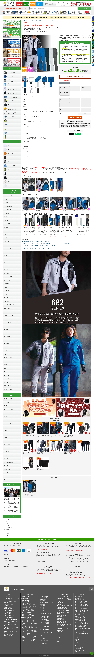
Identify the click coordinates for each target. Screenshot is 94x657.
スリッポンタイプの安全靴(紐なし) (64, 605)
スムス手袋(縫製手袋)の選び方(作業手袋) (82, 631)
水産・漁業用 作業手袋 (79, 613)
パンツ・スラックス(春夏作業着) (29, 606)
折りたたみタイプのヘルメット (10, 608)
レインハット (42, 638)
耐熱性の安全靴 (60, 616)
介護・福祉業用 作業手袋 (80, 620)
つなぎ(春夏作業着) (26, 607)
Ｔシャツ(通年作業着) (26, 633)
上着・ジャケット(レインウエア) (46, 629)
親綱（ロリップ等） (8, 630)
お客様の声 (77, 640)
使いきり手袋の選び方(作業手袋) (81, 633)
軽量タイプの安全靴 (61, 621)
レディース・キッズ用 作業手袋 (81, 623)
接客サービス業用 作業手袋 (80, 622)
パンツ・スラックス (50, 20)
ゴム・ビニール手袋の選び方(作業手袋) (82, 629)
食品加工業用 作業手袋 (79, 616)
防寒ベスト (42, 608)
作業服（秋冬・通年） (40, 20)
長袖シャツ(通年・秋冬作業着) (28, 621)
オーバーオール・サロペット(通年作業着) (29, 628)
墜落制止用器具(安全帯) (11, 619)
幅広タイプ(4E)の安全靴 (62, 622)
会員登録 (77, 643)
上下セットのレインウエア (45, 628)
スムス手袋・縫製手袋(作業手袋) (81, 605)
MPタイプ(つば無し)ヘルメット (11, 601)
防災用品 (65, 639)
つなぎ (41, 637)
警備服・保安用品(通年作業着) (28, 637)
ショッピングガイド (79, 647)
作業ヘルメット (11, 595)
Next (57, 53)
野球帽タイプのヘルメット (9, 602)
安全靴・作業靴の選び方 (62, 630)
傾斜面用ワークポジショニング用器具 (11, 632)
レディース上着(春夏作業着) (28, 609)
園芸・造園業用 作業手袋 (80, 611)
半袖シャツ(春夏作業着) (27, 603)
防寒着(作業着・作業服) (44, 604)
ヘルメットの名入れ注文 (9, 615)
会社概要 (77, 637)
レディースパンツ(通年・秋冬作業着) (29, 631)
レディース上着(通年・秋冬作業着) (29, 630)
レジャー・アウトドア (44, 640)
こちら (85, 71)
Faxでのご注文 (78, 648)
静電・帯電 (41, 247)
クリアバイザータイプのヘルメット (11, 598)
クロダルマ (49, 241)
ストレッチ (41, 245)
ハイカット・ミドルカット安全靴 (64, 599)
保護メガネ (59, 636)
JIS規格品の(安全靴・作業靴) (63, 610)
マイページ (77, 642)
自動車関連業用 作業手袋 (80, 619)
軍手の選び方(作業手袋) (80, 626)
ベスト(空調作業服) (44, 596)
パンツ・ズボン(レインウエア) (46, 632)
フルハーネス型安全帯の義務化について (11, 625)
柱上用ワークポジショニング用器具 (11, 627)
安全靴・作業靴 (64, 595)
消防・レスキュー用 (8, 634)
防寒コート (42, 607)
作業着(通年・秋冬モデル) (26, 617)
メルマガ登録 (77, 645)
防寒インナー (42, 611)
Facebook (77, 639)
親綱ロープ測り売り (8, 635)
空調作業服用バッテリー (45, 600)
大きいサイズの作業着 (44, 620)
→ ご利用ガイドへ (62, 172)
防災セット (59, 641)
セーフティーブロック (8, 628)
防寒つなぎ (42, 610)
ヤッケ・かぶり (43, 631)
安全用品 (65, 634)
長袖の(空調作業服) (44, 597)
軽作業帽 (6, 605)
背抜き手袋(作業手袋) (79, 607)
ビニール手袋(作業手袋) (80, 602)
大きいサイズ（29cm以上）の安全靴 (65, 624)
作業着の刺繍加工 (25, 596)
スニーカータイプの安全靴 (62, 596)
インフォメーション (82, 636)
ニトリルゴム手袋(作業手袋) (81, 601)
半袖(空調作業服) (43, 599)
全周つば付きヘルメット (9, 604)
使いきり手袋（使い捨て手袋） (81, 608)
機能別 (36, 245)
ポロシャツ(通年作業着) (27, 634)
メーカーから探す (39, 241)
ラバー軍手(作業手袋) (79, 599)
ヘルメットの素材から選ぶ (9, 612)
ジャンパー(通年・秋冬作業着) (28, 620)
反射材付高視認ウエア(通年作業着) (29, 636)
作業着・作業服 (29, 20)
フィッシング (42, 641)
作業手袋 (82, 595)
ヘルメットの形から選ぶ (9, 610)
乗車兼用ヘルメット (8, 607)
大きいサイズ (38, 243)
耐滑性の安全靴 (60, 618)
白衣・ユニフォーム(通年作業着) (29, 639)
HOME (23, 20)
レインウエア (47, 626)
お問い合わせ (77, 651)
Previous (23, 53)
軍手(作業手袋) (78, 598)
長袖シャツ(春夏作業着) (27, 601)
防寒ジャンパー (43, 605)
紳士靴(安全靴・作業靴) (62, 608)
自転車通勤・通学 (43, 643)
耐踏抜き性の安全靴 (61, 615)
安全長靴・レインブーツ (62, 604)
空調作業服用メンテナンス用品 (46, 602)
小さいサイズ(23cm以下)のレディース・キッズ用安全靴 (64, 626)
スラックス (58, 20)
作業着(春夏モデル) (25, 598)
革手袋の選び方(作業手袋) (80, 625)
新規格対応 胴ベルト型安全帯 (10, 622)
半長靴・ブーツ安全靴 (61, 601)
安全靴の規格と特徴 (61, 631)
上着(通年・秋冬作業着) (27, 619)
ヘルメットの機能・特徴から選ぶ (11, 613)
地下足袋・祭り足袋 (61, 602)
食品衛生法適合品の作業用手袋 (81, 610)
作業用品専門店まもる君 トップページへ (21, 589)
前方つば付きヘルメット (9, 599)
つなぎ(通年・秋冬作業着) (27, 626)
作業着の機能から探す (44, 616)
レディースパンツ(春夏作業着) (28, 610)
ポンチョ (41, 635)
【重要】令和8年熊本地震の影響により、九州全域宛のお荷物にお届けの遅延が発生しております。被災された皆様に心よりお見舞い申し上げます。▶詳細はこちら (47, 17)
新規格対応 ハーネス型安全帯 (10, 621)
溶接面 (58, 637)
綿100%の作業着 (43, 619)
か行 (45, 241)
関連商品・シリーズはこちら (75, 76)
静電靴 (58, 613)
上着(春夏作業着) (25, 600)
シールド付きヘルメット (9, 596)
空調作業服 (41, 595)
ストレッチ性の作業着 (44, 623)
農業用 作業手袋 (78, 614)
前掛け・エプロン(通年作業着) (28, 640)
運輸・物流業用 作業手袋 (80, 617)
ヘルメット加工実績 (8, 617)
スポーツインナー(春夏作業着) (28, 604)
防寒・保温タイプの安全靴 (62, 628)
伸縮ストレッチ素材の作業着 (28, 615)
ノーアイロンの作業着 (26, 612)
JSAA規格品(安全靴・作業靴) (63, 612)
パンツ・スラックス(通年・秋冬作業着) (29, 624)
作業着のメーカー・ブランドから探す (47, 614)
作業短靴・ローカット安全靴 (63, 598)
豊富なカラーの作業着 (26, 614)
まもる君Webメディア (79, 650)
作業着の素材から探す (44, 617)
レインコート (42, 634)
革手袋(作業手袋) (78, 596)
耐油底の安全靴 (60, 619)
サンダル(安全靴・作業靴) (62, 607)
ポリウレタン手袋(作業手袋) (81, 604)
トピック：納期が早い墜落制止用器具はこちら (15, 8)
